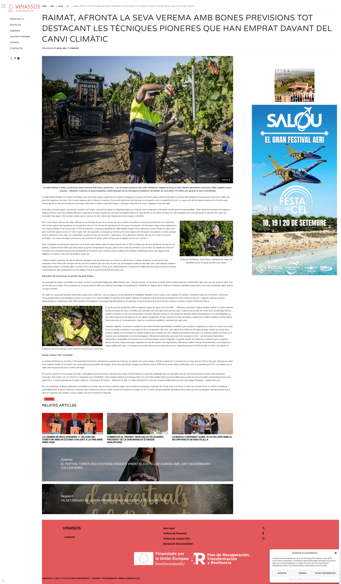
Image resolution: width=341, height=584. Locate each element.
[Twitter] (263, 528)
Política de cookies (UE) (176, 538)
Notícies (15, 25)
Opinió (14, 42)
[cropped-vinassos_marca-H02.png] (24, 8)
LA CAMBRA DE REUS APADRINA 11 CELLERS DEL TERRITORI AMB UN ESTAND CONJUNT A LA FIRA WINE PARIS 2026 (72, 439)
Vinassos (74, 48)
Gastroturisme (20, 36)
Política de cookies (296, 579)
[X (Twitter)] (11, 58)
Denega (303, 573)
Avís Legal (169, 528)
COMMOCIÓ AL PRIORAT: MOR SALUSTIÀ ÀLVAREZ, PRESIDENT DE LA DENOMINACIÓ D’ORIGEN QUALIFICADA (135, 439)
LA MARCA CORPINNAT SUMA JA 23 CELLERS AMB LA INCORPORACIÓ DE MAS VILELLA (202, 438)
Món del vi (17, 19)
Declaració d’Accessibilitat (178, 543)
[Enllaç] (72, 423)
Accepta (282, 573)
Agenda (15, 30)
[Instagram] (18, 58)
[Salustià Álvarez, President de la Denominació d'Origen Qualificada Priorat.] (137, 423)
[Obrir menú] (3, 6)
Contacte (16, 48)
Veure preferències (325, 573)
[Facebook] (15, 58)
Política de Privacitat (311, 579)
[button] (335, 553)
